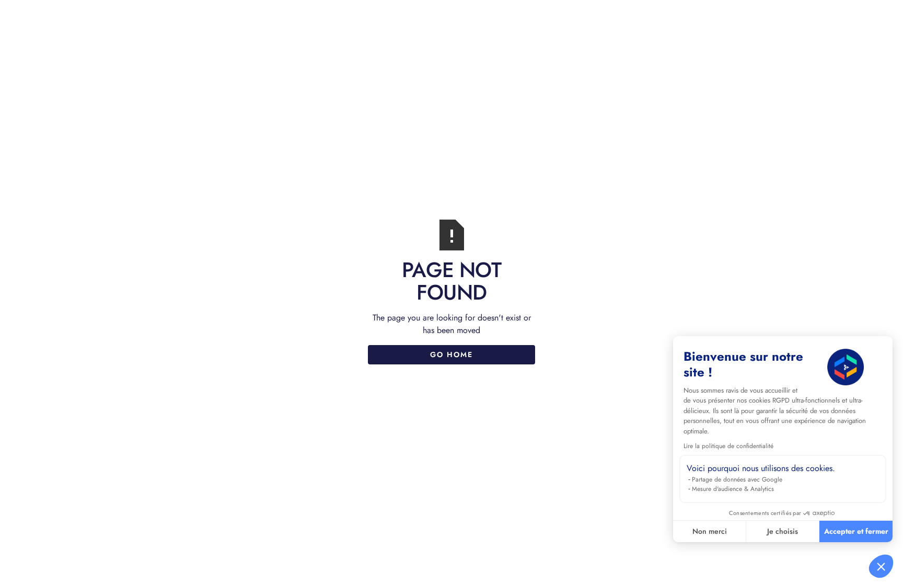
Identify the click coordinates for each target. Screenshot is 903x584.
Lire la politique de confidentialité (728, 446)
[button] (881, 566)
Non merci (709, 531)
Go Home (451, 354)
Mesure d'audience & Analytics (733, 489)
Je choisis (782, 531)
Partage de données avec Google (737, 479)
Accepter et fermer (856, 531)
